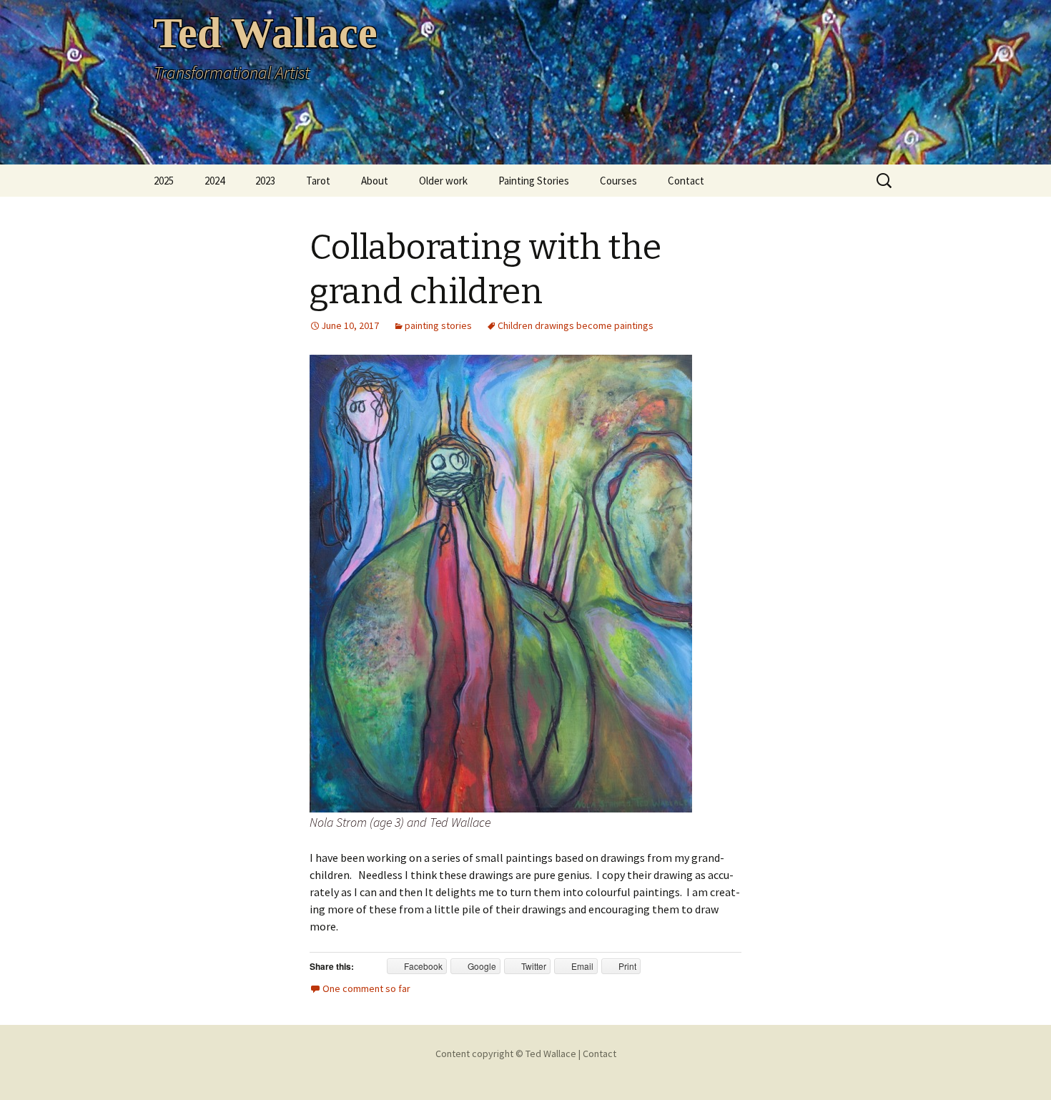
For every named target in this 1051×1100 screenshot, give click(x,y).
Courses (618, 180)
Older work (443, 180)
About (374, 180)
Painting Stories (533, 180)
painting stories (438, 325)
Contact (686, 180)
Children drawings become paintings (575, 325)
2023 (265, 180)
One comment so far (366, 988)
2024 (214, 180)
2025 (164, 180)
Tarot (318, 180)
